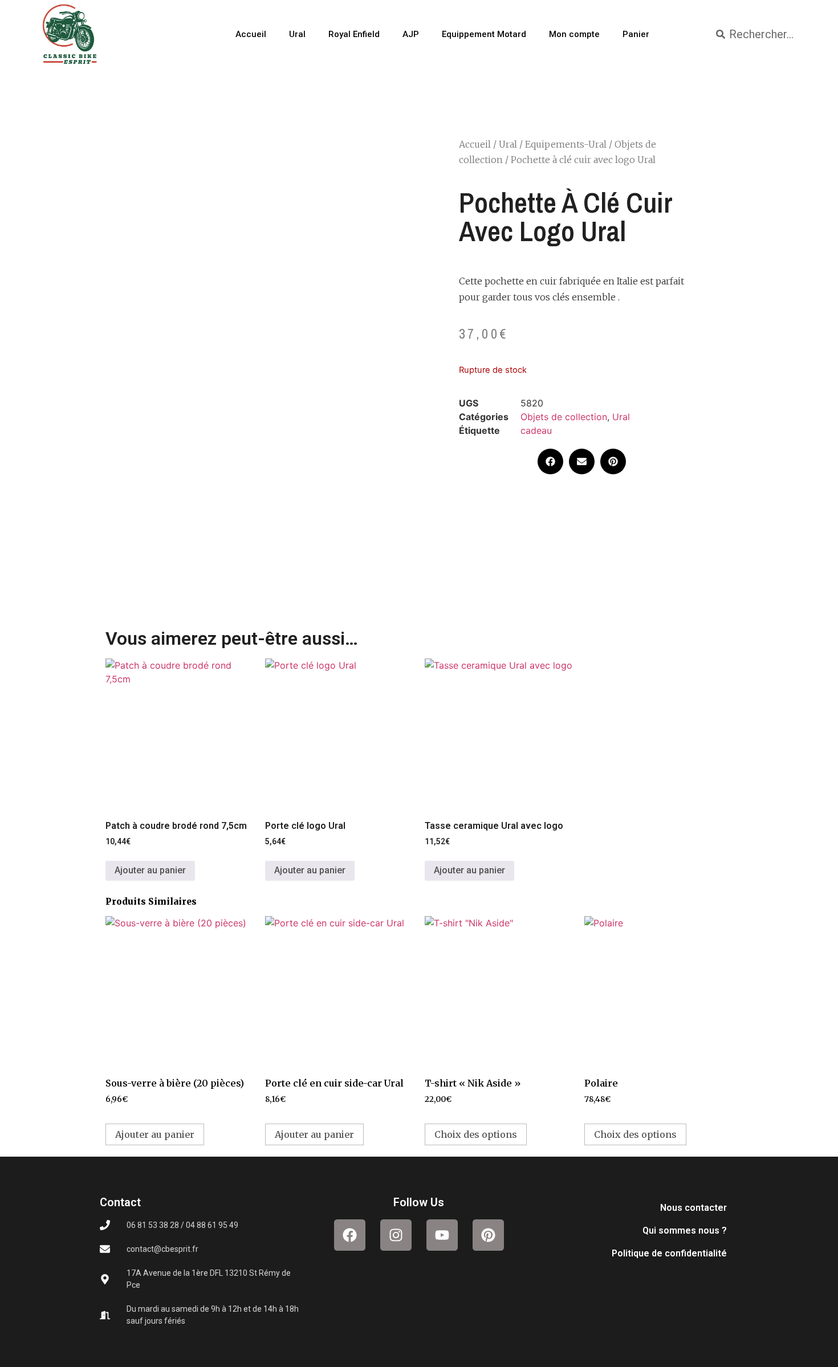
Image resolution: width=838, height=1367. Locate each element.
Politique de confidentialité (669, 1253)
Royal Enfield (354, 34)
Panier (636, 34)
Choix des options (475, 1134)
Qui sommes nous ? (684, 1230)
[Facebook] (349, 1235)
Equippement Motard (484, 34)
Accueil (250, 34)
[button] (550, 461)
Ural (297, 34)
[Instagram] (396, 1235)
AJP (410, 34)
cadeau (536, 430)
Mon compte (574, 34)
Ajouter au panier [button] (150, 870)
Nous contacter (693, 1207)
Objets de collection (563, 416)
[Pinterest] (488, 1235)
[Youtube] (442, 1235)
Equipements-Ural (566, 144)
